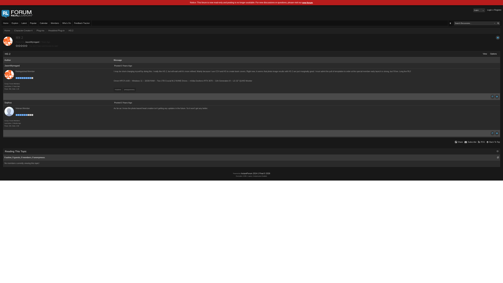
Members (55, 23)
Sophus (8, 103)
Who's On (66, 23)
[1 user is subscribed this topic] (498, 38)
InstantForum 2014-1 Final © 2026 (255, 173)
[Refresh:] (498, 157)
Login (489, 10)
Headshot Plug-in (56, 30)
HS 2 (71, 30)
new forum (307, 3)
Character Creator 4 (23, 30)
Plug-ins (40, 30)
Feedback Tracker (82, 23)
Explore (15, 23)
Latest (24, 23)
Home (5, 23)
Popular (33, 23)
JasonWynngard (32, 42)
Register (497, 10)
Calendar (44, 23)
